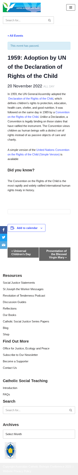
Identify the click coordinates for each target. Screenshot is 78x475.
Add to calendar (27, 228)
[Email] (3, 245)
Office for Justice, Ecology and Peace (26, 348)
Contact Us (10, 367)
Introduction (10, 388)
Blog (5, 327)
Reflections (10, 308)
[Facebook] (3, 230)
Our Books (9, 315)
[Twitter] (3, 237)
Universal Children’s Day (21, 252)
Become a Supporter (15, 361)
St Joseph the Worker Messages (23, 289)
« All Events (15, 35)
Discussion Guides (14, 302)
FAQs (6, 394)
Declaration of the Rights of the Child (30, 98)
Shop (6, 334)
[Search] (49, 20)
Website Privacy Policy (17, 471)
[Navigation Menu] (70, 7)
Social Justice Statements (19, 282)
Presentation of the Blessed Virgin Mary (56, 254)
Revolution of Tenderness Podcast (24, 295)
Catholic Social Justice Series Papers (26, 321)
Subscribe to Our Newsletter (20, 354)
